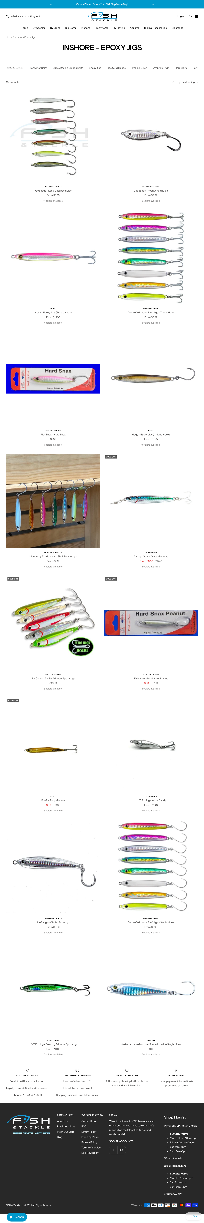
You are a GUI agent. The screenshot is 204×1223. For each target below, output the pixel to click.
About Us (62, 1121)
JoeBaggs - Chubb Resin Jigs (53, 922)
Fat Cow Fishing (53, 675)
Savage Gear (151, 553)
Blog (59, 1136)
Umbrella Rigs (161, 67)
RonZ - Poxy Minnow (53, 800)
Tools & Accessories (155, 27)
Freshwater (101, 27)
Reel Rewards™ (90, 1152)
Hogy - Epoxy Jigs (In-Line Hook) (151, 434)
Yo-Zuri (151, 1040)
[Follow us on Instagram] (121, 1150)
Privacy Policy (89, 1142)
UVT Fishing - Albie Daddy (151, 800)
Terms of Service (91, 1147)
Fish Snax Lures (53, 431)
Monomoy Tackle (53, 553)
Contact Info (88, 1121)
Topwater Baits (38, 67)
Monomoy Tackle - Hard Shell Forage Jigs (53, 556)
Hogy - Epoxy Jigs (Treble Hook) (53, 312)
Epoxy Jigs (95, 67)
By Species (39, 27)
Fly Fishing (119, 27)
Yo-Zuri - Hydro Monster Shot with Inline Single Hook (151, 1044)
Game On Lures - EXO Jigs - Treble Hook (151, 312)
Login (180, 16)
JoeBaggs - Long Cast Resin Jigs (53, 190)
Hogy (53, 309)
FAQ (83, 1126)
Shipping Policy (90, 1136)
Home (24, 27)
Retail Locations (66, 1126)
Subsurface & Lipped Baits (68, 67)
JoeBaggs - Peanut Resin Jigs (151, 190)
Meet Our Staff (65, 1131)
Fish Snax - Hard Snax (53, 434)
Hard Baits (181, 67)
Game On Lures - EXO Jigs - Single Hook (151, 922)
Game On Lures (150, 309)
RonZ (53, 796)
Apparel (134, 27)
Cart (193, 16)
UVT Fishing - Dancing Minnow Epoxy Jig (53, 1044)
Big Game (71, 27)
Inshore (85, 27)
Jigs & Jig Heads (116, 67)
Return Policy (88, 1131)
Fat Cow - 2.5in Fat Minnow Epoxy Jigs (53, 678)
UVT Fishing (151, 796)
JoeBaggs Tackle (53, 187)
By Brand (55, 27)
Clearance (177, 27)
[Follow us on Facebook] (113, 1150)
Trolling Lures (139, 67)
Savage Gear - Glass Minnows (151, 556)
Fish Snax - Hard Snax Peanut (151, 678)
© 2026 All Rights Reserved (38, 1205)
